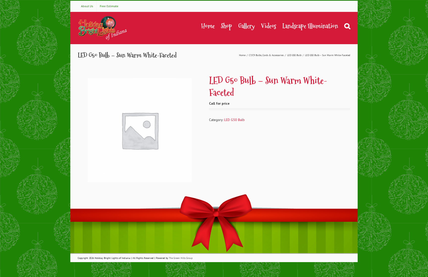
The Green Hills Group (180, 258)
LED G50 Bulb (234, 120)
